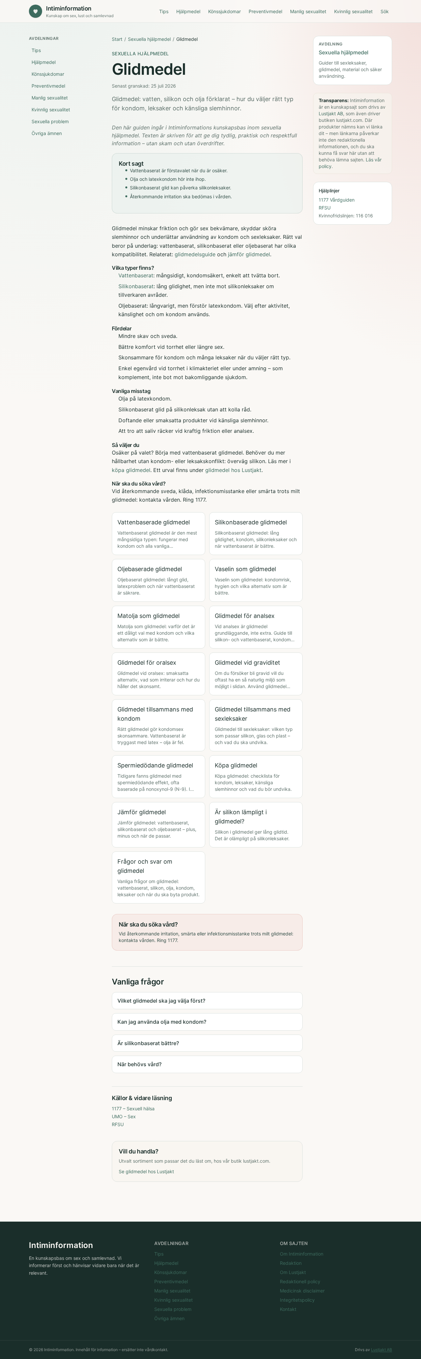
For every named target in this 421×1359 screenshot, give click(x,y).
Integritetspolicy (297, 1300)
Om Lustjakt (293, 1272)
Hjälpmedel (188, 11)
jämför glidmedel (249, 254)
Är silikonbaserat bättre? (148, 1043)
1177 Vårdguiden (337, 199)
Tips (163, 11)
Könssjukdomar (224, 11)
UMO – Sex (124, 1116)
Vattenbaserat (135, 275)
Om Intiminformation (301, 1254)
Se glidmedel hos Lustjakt (146, 1171)
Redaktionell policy (300, 1281)
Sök (385, 11)
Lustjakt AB (331, 113)
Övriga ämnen (47, 133)
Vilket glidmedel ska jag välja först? (161, 1000)
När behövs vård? (139, 1064)
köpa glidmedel (131, 470)
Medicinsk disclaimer (302, 1290)
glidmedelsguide (195, 254)
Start (117, 39)
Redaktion (291, 1263)
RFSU (118, 1124)
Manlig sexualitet (308, 11)
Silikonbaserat (136, 286)
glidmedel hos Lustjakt (233, 470)
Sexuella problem (50, 121)
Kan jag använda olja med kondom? (161, 1021)
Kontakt (288, 1309)
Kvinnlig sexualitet (353, 11)
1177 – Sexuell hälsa (133, 1108)
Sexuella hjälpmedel (149, 39)
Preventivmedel (265, 11)
